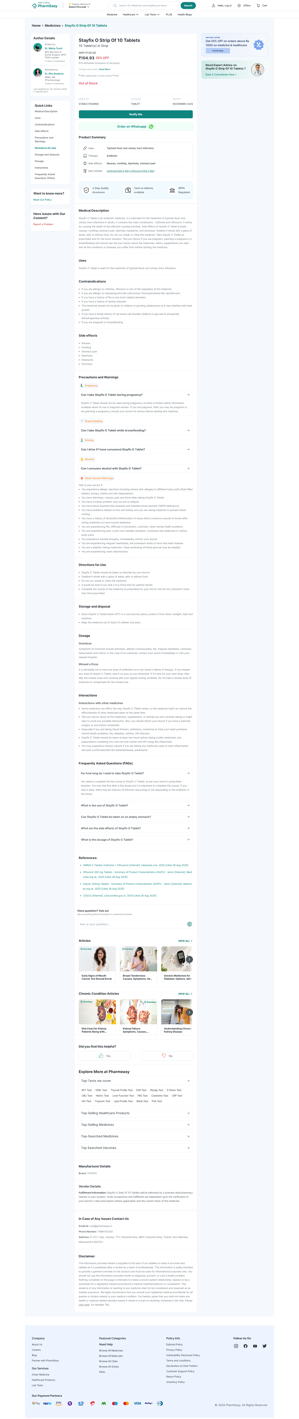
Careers (36, 1349)
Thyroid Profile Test (122, 1090)
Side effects (42, 131)
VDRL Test (101, 1090)
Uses (38, 117)
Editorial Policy (174, 1344)
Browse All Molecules (111, 1355)
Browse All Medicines (111, 1350)
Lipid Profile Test (123, 1101)
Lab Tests (150, 14)
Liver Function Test (123, 1095)
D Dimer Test (174, 1090)
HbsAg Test (156, 1090)
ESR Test (141, 1090)
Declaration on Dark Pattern (182, 1365)
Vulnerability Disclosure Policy (183, 1355)
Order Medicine (40, 1374)
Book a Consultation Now (220, 74)
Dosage (39, 161)
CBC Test (87, 1095)
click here (84, 1304)
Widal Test (142, 1101)
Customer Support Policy (180, 1371)
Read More (104, 69)
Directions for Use (45, 147)
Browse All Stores (109, 1366)
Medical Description (46, 111)
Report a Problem (43, 224)
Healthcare (129, 14)
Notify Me (135, 114)
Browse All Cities (108, 1361)
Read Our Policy (42, 199)
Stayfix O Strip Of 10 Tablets (86, 25)
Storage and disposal (47, 154)
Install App (217, 50)
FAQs (102, 1371)
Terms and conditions (178, 1360)
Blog (34, 1355)
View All (184, 940)
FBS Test (143, 1095)
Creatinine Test (159, 1095)
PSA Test (157, 1101)
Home (36, 25)
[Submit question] (189, 924)
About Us (37, 1344)
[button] (152, 5)
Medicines (53, 25)
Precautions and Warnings (44, 139)
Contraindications (45, 124)
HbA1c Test (102, 1095)
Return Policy (173, 1376)
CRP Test (177, 1095)
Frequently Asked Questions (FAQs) (45, 176)
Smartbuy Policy (175, 1381)
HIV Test (86, 1101)
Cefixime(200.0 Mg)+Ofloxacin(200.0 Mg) (131, 170)
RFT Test (87, 1090)
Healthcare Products (43, 1379)
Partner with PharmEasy (45, 1360)
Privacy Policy (174, 1349)
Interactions (41, 167)
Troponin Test (102, 1101)
